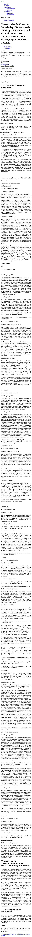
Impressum (10, 13)
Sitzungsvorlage (5, 64)
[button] (7, 7)
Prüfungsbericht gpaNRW (7, 66)
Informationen (7, 46)
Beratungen (7, 48)
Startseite (6, 4)
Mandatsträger (11, 8)
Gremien (9, 10)
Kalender (6, 5)
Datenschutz (10, 14)
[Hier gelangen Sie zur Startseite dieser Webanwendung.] (3, 1)
